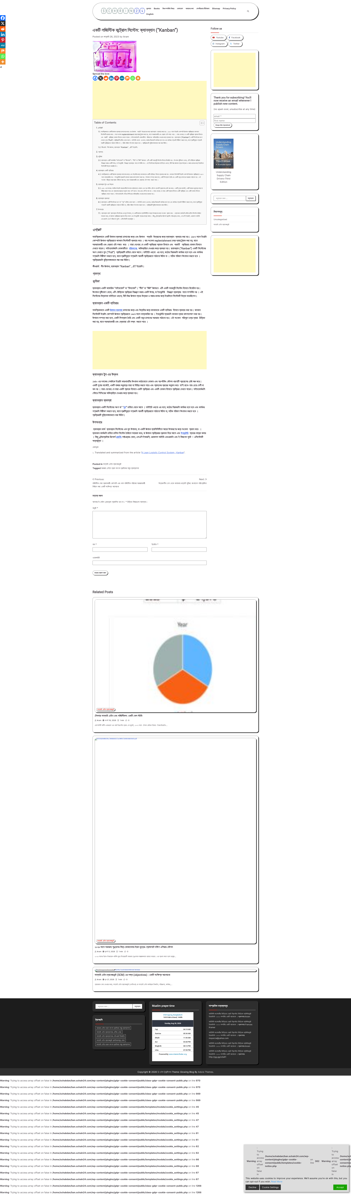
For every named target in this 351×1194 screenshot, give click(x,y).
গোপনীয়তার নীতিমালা (202, 8)
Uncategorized (220, 219)
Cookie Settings (270, 1187)
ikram (126, 36)
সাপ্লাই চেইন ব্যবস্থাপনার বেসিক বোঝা (109, 1032)
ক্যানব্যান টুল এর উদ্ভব (105, 184)
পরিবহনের (133, 248)
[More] (138, 78)
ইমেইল (155, 544)
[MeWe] (122, 78)
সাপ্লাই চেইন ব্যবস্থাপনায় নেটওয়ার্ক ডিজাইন (111, 1036)
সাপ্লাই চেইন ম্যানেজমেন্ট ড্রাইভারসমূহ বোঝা (111, 1040)
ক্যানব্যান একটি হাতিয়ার (106, 170)
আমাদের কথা (190, 8)
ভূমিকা (100, 156)
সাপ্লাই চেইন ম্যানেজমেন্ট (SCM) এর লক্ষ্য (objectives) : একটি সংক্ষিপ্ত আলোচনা (132, 974)
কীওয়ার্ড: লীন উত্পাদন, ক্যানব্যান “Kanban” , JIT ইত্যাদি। (119, 147)
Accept (340, 1187)
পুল (124, 407)
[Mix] (127, 78)
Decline (252, 1187)
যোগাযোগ (180, 8)
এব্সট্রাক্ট (100, 127)
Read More (276, 1181)
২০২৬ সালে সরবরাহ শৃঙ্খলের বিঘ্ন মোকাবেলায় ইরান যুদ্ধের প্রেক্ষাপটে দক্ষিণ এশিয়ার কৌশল (134, 947)
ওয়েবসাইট (96, 557)
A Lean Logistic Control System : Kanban (162, 452)
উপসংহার (101, 209)
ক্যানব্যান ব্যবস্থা (103, 198)
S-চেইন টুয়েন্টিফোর (164, 1072)
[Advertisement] (150, 100)
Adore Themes (205, 1072)
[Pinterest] (116, 78)
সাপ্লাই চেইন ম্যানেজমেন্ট (112, 464)
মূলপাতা (148, 8)
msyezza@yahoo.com (219, 1038)
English (150, 14)
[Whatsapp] (132, 78)
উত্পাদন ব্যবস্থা (116, 310)
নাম (95, 544)
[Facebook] (95, 78)
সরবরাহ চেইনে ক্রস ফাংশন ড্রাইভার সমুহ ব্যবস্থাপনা (120, 468)
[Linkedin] (111, 78)
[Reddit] (106, 78)
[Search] (248, 11)
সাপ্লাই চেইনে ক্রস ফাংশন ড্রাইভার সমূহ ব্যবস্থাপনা (113, 1044)
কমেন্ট (95, 508)
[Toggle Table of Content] (201, 123)
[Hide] (1, 67)
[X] (100, 78)
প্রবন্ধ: (100, 152)
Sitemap (216, 8)
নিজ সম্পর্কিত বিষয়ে (168, 8)
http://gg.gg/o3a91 (217, 1057)
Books (157, 8)
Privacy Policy (229, 8)
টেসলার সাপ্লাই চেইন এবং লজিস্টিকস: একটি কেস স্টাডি (118, 715)
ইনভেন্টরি (184, 433)
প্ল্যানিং (119, 437)
